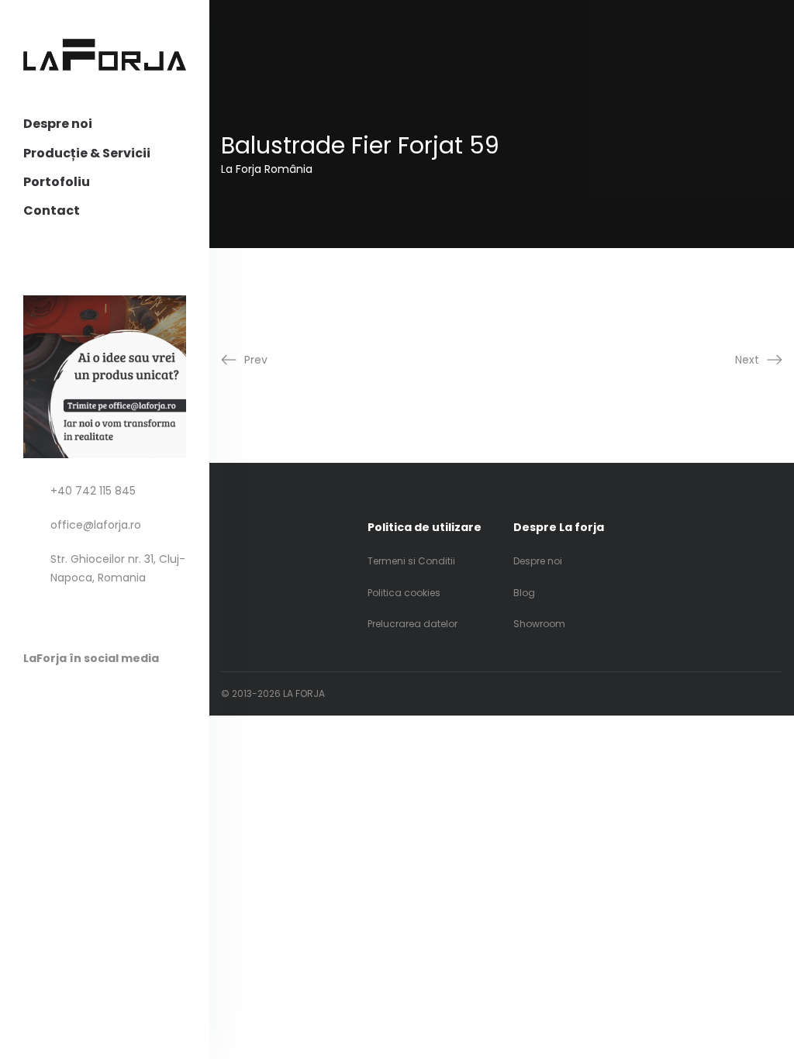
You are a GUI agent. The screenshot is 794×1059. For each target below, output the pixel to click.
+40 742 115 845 (93, 490)
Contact (51, 210)
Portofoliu (56, 182)
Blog (524, 592)
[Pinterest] (61, 695)
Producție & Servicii (86, 153)
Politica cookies (404, 592)
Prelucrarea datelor (412, 623)
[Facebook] (30, 695)
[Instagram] (91, 695)
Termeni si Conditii (411, 560)
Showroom (539, 623)
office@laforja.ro (95, 525)
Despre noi (57, 124)
